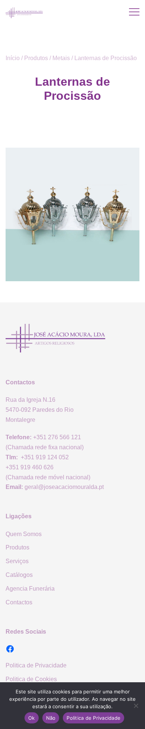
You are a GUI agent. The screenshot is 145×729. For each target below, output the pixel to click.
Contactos (19, 602)
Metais (61, 58)
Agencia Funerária (30, 588)
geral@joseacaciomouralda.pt (64, 487)
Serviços (17, 561)
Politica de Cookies (31, 679)
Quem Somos (24, 534)
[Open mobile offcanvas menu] (134, 12)
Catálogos (19, 575)
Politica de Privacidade (36, 665)
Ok (31, 718)
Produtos (36, 58)
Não (51, 718)
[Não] (135, 705)
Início (13, 58)
